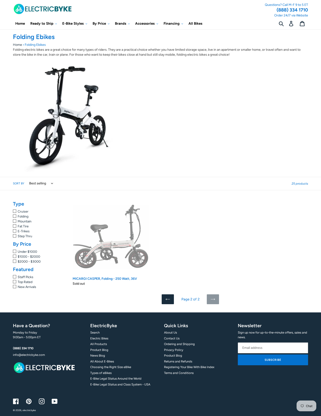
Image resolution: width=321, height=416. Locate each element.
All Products (98, 344)
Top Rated (25, 282)
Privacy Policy (173, 350)
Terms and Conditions (179, 373)
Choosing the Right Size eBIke (110, 367)
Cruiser (23, 212)
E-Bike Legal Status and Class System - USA (120, 384)
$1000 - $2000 (29, 257)
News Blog (97, 355)
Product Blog (99, 350)
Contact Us (172, 338)
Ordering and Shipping (179, 344)
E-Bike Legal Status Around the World (115, 378)
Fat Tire (23, 226)
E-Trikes (24, 231)
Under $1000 (27, 252)
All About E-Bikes (102, 361)
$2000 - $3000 (29, 262)
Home (17, 45)
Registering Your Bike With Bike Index (189, 367)
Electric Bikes (99, 338)
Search (95, 332)
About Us (170, 332)
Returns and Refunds (178, 361)
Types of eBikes (101, 373)
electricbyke (29, 410)
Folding (23, 216)
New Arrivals (27, 287)
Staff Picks (25, 277)
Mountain (24, 221)
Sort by (18, 183)
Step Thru (25, 236)
